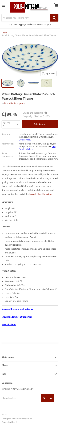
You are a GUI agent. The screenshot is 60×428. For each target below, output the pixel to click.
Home (4, 33)
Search (4, 414)
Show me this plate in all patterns (17, 309)
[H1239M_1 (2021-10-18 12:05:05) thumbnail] (21, 83)
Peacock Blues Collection (40, 194)
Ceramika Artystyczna (14, 103)
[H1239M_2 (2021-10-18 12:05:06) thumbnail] (34, 83)
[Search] (54, 18)
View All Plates (9, 324)
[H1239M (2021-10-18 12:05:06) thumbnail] (8, 83)
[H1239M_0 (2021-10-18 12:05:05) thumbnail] (47, 83)
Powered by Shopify (10, 422)
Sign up (47, 397)
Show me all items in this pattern (17, 317)
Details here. (25, 140)
